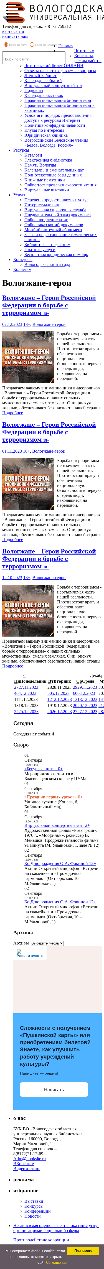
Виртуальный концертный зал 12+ (57, 825)
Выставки (33, 1201)
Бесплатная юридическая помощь (56, 254)
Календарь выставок (43, 95)
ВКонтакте (23, 1163)
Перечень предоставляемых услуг (56, 199)
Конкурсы (22, 259)
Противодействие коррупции (41, 1240)
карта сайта (13, 31)
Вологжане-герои (49, 324)
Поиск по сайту (18, 44)
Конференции (37, 1211)
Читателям (84, 50)
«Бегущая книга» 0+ (43, 768)
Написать (54, 1089)
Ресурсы (21, 150)
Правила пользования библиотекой (57, 100)
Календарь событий (43, 80)
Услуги (20, 194)
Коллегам (22, 269)
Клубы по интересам (44, 130)
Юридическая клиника (46, 135)
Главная (65, 45)
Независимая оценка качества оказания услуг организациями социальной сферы (56, 1228)
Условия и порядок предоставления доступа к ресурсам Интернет (58, 118)
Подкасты (33, 90)
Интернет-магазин (41, 204)
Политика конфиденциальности (54, 125)
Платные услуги (39, 249)
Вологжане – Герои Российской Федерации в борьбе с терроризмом (49, 305)
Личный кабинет (40, 75)
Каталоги (33, 155)
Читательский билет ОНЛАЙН (53, 65)
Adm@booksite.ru (29, 1158)
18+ (26, 324)
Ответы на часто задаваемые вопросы (60, 70)
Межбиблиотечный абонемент (53, 229)
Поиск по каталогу (46, 44)
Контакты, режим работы (88, 58)
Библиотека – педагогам (47, 244)
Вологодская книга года (47, 264)
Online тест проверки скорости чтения (60, 185)
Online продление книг (46, 219)
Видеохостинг (26, 1168)
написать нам (15, 36)
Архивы (21, 943)
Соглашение (56, 1262)
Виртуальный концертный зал (53, 85)
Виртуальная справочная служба (55, 209)
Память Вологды (40, 165)
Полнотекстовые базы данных (53, 175)
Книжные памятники (44, 180)
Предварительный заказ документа (57, 214)
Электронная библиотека (48, 160)
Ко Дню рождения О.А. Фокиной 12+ (60, 863)
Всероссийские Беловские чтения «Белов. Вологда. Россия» (56, 142)
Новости (32, 1216)
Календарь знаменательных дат (54, 170)
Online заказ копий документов (53, 224)
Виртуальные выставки (46, 190)
